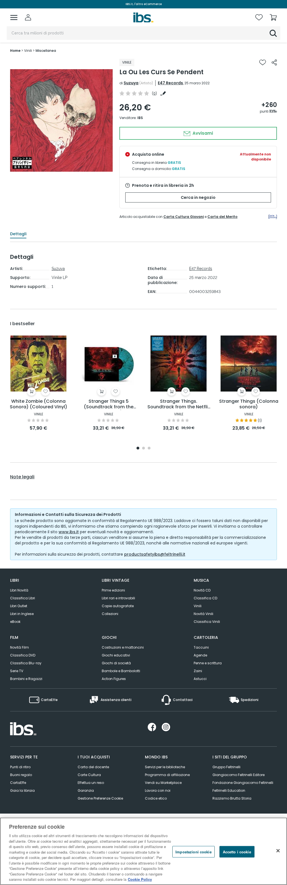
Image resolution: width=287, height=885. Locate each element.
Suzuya (131, 83)
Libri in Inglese (22, 613)
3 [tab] (149, 449)
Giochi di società (116, 663)
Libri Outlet (18, 606)
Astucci (200, 678)
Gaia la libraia (22, 790)
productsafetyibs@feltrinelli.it (154, 554)
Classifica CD (205, 598)
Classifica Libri (22, 598)
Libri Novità (19, 590)
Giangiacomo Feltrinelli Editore (238, 774)
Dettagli (18, 234)
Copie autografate (118, 606)
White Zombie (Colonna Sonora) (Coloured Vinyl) (38, 404)
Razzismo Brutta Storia (231, 798)
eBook (15, 621)
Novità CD (202, 590)
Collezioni (110, 613)
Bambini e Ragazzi (26, 678)
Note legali (22, 477)
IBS (140, 117)
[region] (143, 851)
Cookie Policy (140, 879)
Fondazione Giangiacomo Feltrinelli (242, 782)
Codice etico (156, 798)
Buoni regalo (21, 774)
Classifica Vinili (207, 621)
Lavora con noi (157, 790)
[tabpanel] (38, 384)
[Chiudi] (278, 850)
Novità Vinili (203, 613)
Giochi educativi (116, 655)
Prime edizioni (113, 590)
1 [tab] (138, 449)
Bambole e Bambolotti (121, 671)
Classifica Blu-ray (25, 663)
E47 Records (170, 83)
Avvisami (202, 133)
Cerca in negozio (198, 197)
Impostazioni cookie (193, 851)
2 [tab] (143, 449)
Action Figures (114, 678)
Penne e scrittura (208, 663)
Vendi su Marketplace (163, 782)
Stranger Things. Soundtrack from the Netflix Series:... (178, 404)
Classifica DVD (22, 655)
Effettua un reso (91, 782)
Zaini (198, 671)
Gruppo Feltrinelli (226, 767)
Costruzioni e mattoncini (123, 647)
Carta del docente (93, 767)
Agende (200, 655)
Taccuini (201, 647)
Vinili (198, 606)
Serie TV (16, 671)
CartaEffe (18, 782)
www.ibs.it (69, 532)
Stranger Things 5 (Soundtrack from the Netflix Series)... (108, 404)
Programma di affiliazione (167, 774)
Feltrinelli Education (228, 790)
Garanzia (86, 790)
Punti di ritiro (20, 767)
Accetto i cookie (237, 851)
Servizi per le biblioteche (165, 767)
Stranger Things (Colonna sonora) (248, 404)
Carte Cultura (89, 774)
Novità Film (19, 647)
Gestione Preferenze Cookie (100, 798)
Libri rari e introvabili (118, 598)
